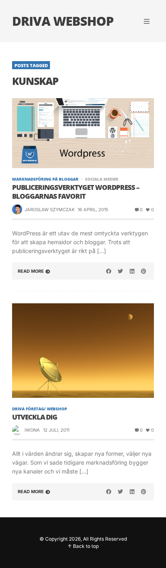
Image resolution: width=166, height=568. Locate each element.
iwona (32, 430)
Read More (31, 271)
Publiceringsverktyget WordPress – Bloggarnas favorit (75, 192)
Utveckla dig (34, 417)
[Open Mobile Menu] (146, 21)
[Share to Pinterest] (143, 271)
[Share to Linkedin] (132, 271)
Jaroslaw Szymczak (50, 209)
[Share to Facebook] (109, 271)
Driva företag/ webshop (39, 409)
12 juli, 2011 (56, 430)
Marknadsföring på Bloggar (45, 179)
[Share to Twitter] (120, 271)
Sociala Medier (101, 179)
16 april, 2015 (93, 209)
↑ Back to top (83, 546)
